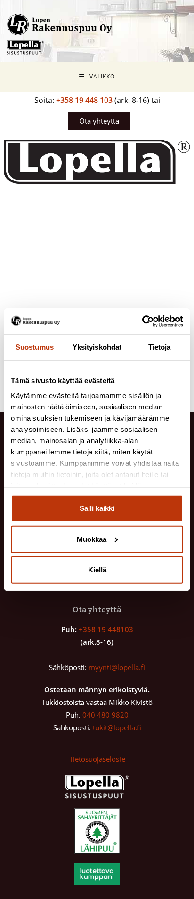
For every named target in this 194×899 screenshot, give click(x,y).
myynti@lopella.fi (117, 667)
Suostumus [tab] (35, 347)
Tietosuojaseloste (97, 759)
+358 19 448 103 (84, 100)
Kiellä (97, 570)
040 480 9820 (105, 714)
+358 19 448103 (106, 629)
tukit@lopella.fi (117, 727)
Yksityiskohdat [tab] (97, 347)
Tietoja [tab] (159, 347)
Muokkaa (91, 539)
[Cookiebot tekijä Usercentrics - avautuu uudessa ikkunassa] (142, 321)
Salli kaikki (97, 508)
